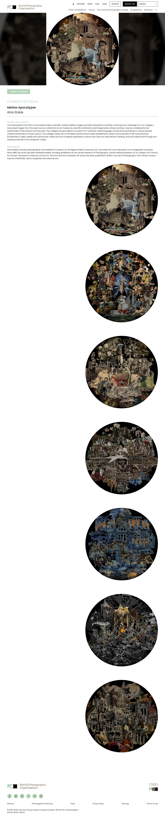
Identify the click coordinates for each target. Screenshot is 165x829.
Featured (148, 9)
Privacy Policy (98, 803)
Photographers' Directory (42, 803)
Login (104, 4)
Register (115, 4)
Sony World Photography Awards (112, 9)
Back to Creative (19, 91)
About (92, 9)
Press (90, 4)
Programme (136, 9)
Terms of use (152, 803)
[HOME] (73, 4)
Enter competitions (77, 9)
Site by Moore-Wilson (16, 812)
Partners (81, 4)
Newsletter (130, 4)
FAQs (97, 4)
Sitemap (125, 803)
